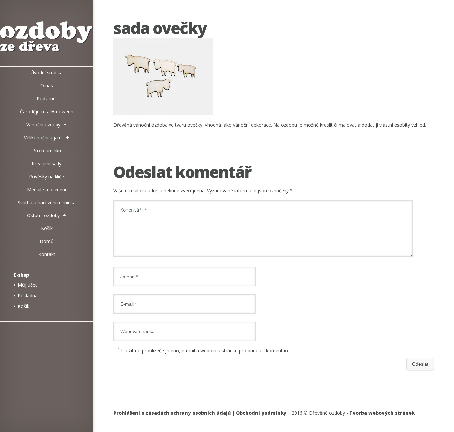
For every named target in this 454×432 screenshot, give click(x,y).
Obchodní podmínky (261, 413)
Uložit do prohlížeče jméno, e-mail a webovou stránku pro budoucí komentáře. (206, 350)
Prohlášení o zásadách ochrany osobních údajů (172, 413)
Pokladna (28, 295)
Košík (23, 306)
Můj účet (27, 285)
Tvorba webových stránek (382, 413)
